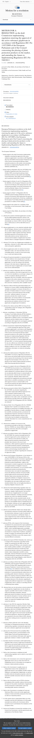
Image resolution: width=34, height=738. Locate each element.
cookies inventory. (19, 735)
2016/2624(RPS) (14, 147)
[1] (30, 176)
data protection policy (18, 733)
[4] (8, 224)
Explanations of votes (11, 114)
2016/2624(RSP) (14, 91)
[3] (24, 201)
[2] (22, 189)
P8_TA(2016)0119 (11, 118)
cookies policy (29, 733)
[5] (11, 568)
